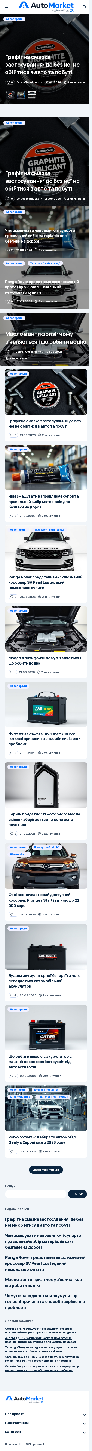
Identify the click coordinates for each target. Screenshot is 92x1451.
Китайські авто (20, 1097)
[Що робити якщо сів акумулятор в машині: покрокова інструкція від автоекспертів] (46, 1027)
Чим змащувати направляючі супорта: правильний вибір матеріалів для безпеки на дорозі (44, 1241)
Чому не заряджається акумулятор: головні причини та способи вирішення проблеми (45, 1301)
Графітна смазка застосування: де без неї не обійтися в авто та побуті (44, 1222)
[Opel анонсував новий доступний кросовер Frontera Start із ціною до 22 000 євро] (46, 866)
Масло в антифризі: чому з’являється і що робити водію (44, 1282)
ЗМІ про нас (34, 1444)
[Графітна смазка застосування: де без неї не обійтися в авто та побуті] (46, 161)
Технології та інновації (45, 263)
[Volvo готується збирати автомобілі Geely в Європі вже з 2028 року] (46, 1108)
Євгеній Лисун (15, 1356)
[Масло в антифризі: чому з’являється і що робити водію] (46, 339)
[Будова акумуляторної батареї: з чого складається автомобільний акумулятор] (46, 947)
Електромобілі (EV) (47, 847)
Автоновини (14, 263)
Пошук (10, 1186)
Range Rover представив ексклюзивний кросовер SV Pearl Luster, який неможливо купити (45, 1263)
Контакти (11, 1444)
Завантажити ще (46, 1170)
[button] (8, 7)
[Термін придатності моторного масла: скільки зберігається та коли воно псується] (46, 785)
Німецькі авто (19, 854)
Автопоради (14, 19)
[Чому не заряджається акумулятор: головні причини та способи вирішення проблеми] (46, 704)
